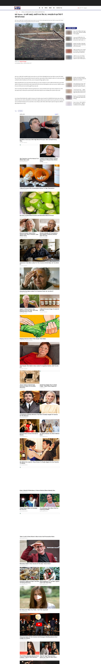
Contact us (59, 7)
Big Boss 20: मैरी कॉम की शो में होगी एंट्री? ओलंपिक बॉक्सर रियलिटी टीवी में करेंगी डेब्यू (79, 97)
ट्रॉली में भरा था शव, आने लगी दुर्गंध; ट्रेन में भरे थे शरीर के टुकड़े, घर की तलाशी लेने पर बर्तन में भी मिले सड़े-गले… (79, 57)
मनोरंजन (46, 7)
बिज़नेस (50, 7)
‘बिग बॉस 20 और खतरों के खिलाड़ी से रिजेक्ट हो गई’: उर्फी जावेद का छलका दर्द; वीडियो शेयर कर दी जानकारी (79, 79)
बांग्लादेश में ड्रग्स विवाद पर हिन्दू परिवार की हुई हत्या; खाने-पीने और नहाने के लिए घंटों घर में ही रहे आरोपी (79, 45)
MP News (20, 110)
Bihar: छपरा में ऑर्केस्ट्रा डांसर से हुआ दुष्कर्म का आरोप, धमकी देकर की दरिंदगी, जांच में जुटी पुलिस (79, 32)
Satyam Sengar (23, 61)
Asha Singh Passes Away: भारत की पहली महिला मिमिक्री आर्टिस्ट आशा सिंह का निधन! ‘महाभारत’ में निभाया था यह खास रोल (79, 85)
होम (39, 7)
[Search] (82, 7)
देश (42, 7)
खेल (54, 7)
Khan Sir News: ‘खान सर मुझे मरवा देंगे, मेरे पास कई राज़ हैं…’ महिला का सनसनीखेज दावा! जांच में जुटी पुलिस (79, 103)
